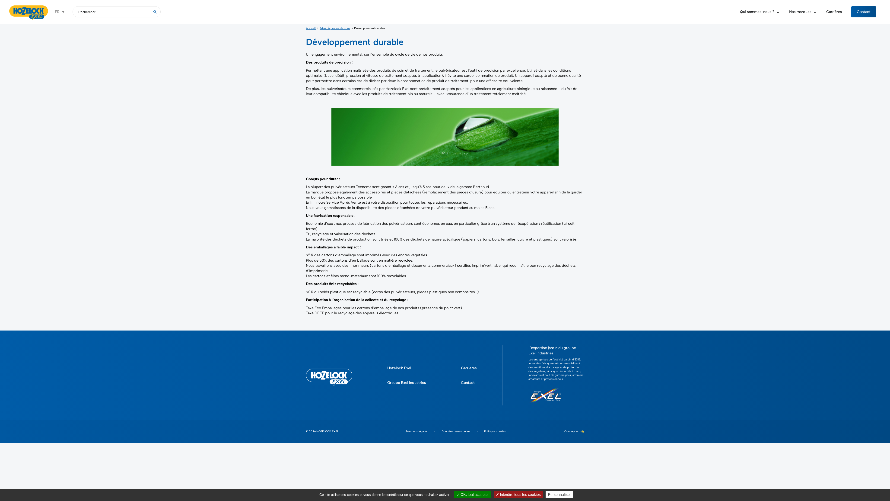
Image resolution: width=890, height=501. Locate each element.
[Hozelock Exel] (28, 19)
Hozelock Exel (399, 368)
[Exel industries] (545, 404)
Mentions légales (417, 431)
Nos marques (800, 12)
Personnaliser (559, 495)
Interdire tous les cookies (520, 495)
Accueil (311, 28)
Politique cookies (495, 431)
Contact (864, 12)
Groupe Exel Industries (406, 382)
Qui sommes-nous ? (757, 12)
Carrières (834, 12)
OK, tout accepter (474, 495)
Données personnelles (456, 431)
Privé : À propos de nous (335, 28)
